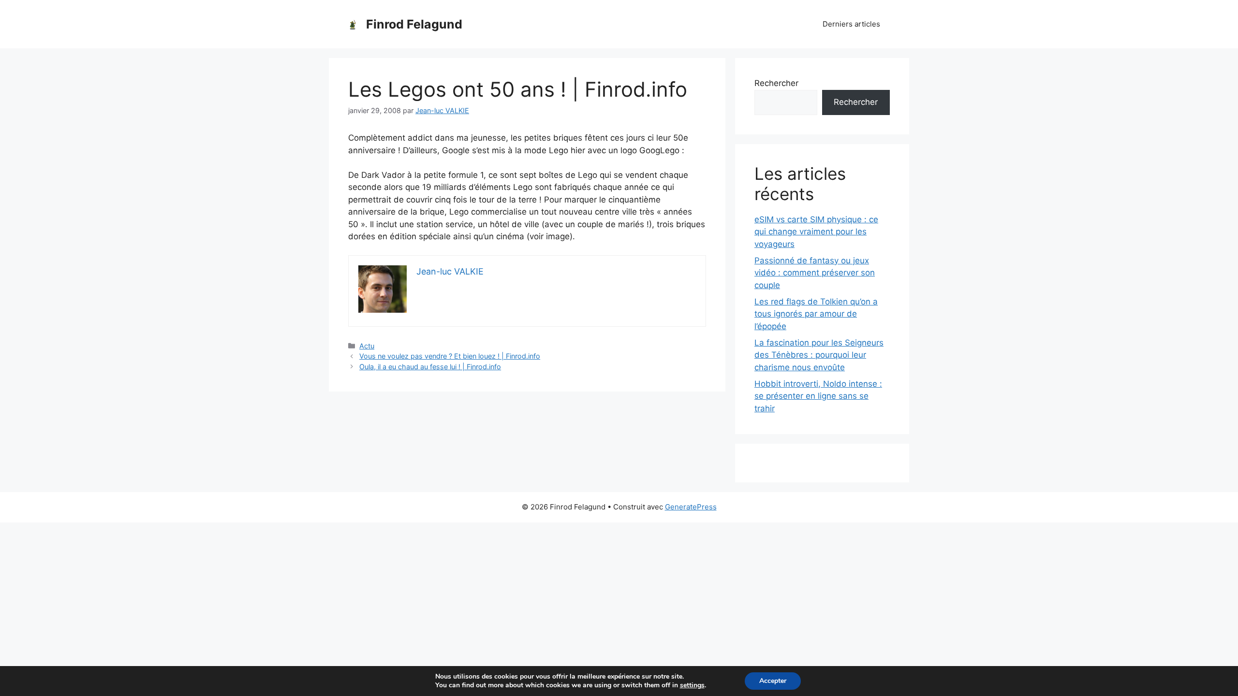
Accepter (772, 680)
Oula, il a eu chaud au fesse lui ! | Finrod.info (430, 366)
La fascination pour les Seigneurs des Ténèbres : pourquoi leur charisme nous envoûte (819, 355)
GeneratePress (691, 506)
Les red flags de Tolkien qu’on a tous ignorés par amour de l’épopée (816, 314)
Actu (366, 346)
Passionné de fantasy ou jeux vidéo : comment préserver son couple (814, 273)
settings (692, 685)
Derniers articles (851, 24)
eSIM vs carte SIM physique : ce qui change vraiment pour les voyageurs (816, 232)
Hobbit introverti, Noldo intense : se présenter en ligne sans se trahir (818, 396)
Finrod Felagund (414, 24)
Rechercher (776, 83)
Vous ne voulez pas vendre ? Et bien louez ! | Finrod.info (449, 356)
